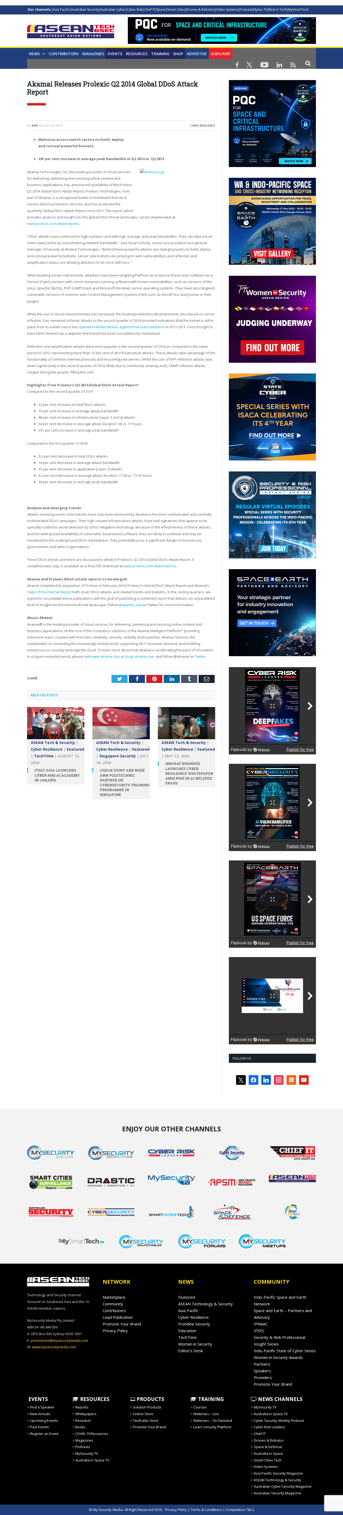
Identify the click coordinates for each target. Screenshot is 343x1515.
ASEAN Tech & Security (53, 742)
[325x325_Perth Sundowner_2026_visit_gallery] (272, 263)
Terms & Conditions (206, 1509)
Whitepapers (85, 1413)
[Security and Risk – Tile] (272, 557)
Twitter (200, 656)
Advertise (197, 53)
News (34, 53)
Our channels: (39, 9)
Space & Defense (268, 1446)
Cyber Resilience (202, 125)
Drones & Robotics (200, 9)
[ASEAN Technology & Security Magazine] (70, 32)
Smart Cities (176, 9)
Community (113, 1303)
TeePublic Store (145, 1420)
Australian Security (85, 9)
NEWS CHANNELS (280, 1399)
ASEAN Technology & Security (205, 1303)
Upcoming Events (44, 1420)
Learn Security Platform (212, 1427)
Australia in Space (268, 1453)
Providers (263, 1377)
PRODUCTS (149, 1399)
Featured (75, 749)
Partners (262, 1364)
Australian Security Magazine (277, 1493)
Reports (81, 1407)
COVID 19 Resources (91, 1433)
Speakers (262, 1370)
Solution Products (147, 1407)
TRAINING (160, 53)
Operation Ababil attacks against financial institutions (121, 326)
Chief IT (149, 9)
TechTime (44, 755)
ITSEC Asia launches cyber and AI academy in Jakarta (57, 775)
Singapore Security (117, 755)
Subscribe (220, 53)
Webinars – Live (206, 1413)
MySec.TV (260, 9)
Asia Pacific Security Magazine (278, 1473)
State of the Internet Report (49, 592)
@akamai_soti (130, 604)
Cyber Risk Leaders (269, 1427)
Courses (200, 1407)
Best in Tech (278, 9)
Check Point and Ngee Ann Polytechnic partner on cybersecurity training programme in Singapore (125, 782)
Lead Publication (118, 1317)
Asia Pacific (61, 9)
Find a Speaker (42, 1407)
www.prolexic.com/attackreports (53, 223)
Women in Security (195, 1344)
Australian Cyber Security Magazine (283, 1486)
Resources (136, 53)
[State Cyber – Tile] (272, 459)
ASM (35, 125)
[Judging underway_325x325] (272, 361)
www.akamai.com (105, 656)
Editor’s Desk (190, 1350)
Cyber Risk (135, 9)
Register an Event (44, 1433)
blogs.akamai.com (139, 656)
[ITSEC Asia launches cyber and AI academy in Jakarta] (55, 726)
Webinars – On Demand (212, 1420)
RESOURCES (94, 1399)
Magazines (93, 53)
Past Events (39, 1427)
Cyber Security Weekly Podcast (279, 1420)
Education (187, 1330)
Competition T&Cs (240, 1509)
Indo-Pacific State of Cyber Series (285, 1350)
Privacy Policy (115, 1330)
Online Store (143, 1413)
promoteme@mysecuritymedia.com (59, 1340)
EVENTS (37, 1399)
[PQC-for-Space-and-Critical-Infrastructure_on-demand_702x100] (222, 42)
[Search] (308, 63)
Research (83, 1420)
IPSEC (259, 1330)
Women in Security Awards (278, 1357)
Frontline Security (194, 1324)
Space (161, 9)
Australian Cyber (112, 9)
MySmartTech (298, 9)
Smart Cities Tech (268, 1460)
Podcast (246, 9)
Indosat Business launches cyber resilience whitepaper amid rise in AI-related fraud (189, 773)
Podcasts (82, 1446)
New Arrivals (40, 1413)
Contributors (64, 53)
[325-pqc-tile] (272, 165)
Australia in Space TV (92, 1460)
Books (80, 1427)
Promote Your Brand (122, 1324)
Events (115, 53)
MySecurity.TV (86, 1453)
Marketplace (114, 1297)
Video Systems (227, 9)
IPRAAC (261, 1324)
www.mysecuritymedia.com (54, 1346)
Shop (178, 53)
